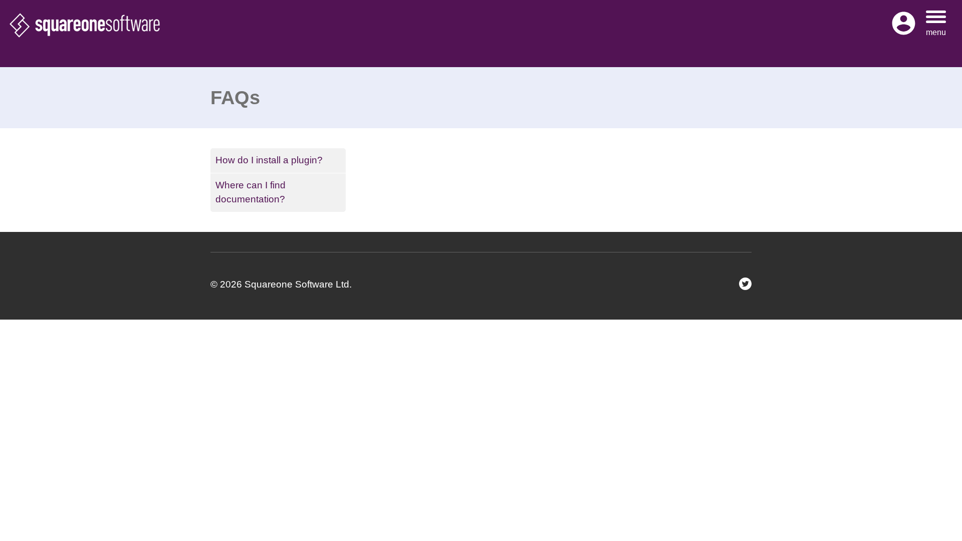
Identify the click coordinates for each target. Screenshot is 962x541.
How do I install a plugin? (269, 160)
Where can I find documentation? (250, 192)
